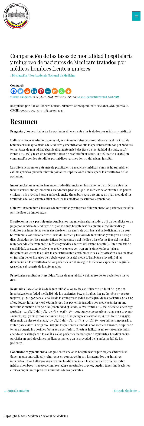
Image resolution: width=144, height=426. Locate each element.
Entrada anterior (16, 390)
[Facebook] (14, 91)
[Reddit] (27, 91)
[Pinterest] (41, 91)
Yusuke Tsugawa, (21, 97)
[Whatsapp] (61, 91)
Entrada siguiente (127, 390)
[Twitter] (20, 91)
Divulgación (19, 75)
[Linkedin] (34, 91)
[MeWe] (48, 91)
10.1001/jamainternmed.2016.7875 (98, 97)
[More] (68, 91)
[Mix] (55, 91)
